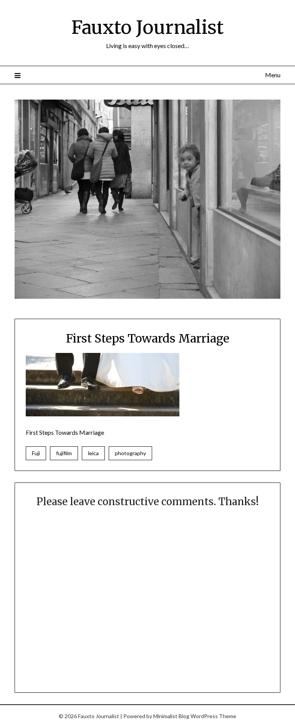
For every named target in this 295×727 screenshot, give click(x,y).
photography (130, 453)
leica (93, 453)
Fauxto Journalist (147, 27)
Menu (272, 74)
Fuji (36, 453)
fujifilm (64, 453)
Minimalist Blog (171, 716)
